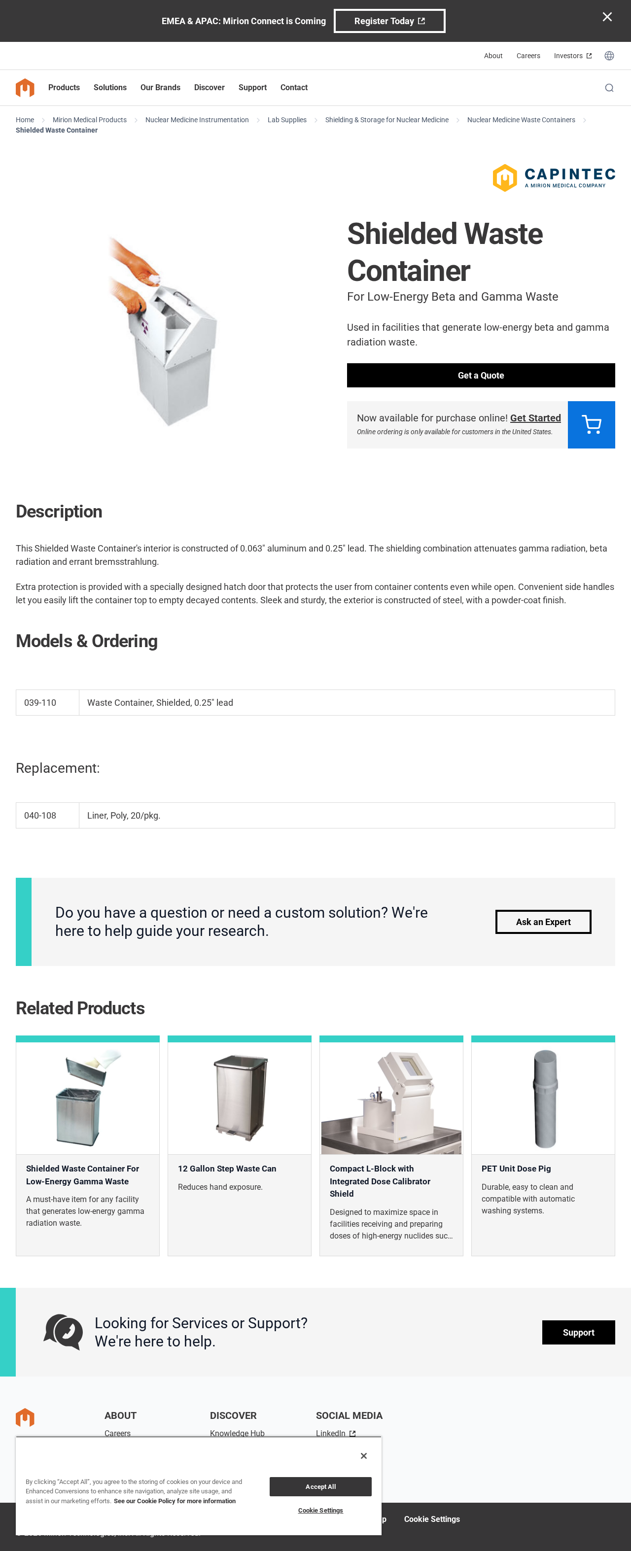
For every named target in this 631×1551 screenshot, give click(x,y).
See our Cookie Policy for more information (175, 1501)
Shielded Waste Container (57, 130)
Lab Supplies (287, 120)
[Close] (364, 1456)
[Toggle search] (609, 88)
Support (579, 1332)
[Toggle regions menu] (609, 56)
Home (25, 120)
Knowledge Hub (237, 1433)
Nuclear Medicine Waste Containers (521, 120)
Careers (528, 56)
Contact (294, 87)
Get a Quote (481, 375)
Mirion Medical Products (90, 120)
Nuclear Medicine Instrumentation (197, 120)
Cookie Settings (432, 1519)
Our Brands (160, 87)
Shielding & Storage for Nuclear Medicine (387, 120)
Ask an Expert (543, 922)
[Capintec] (554, 178)
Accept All (320, 1486)
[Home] (25, 87)
